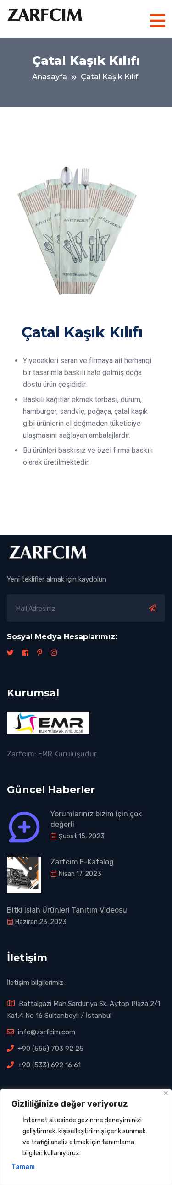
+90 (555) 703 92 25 (49, 1048)
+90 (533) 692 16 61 (48, 1065)
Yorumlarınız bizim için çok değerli (96, 819)
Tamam (23, 1167)
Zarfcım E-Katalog (82, 862)
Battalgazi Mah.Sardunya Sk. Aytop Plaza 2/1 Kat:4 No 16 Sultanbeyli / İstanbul (83, 1010)
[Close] (166, 1093)
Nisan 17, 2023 (79, 874)
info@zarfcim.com (45, 1032)
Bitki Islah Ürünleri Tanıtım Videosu (67, 910)
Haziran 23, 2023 (40, 922)
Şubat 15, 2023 (81, 836)
